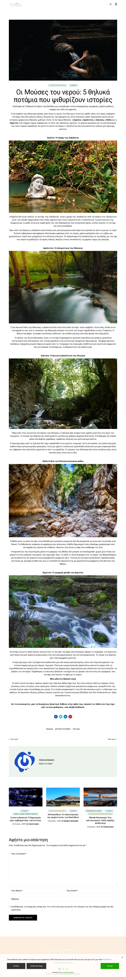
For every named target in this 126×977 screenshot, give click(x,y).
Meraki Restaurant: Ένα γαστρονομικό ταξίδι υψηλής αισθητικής (100, 820)
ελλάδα (49, 729)
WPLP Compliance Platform (66, 972)
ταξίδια (76, 729)
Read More (107, 960)
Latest (73, 85)
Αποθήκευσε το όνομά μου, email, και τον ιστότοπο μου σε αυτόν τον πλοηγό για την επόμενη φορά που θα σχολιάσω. (62, 908)
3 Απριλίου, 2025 (54, 821)
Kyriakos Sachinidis (71, 821)
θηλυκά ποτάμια (63, 729)
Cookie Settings (36, 966)
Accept (110, 966)
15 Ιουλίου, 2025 (18, 824)
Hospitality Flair (94, 811)
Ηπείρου (55, 433)
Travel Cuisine (33, 824)
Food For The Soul (57, 85)
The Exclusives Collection (100, 814)
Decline (16, 966)
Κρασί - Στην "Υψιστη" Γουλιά (25, 814)
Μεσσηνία (26, 544)
